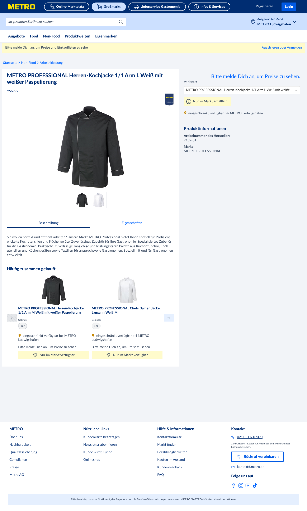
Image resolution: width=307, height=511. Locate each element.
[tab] (48, 223)
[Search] (121, 22)
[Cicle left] (12, 318)
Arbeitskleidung (51, 62)
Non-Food (28, 62)
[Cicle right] (169, 318)
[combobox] (66, 22)
